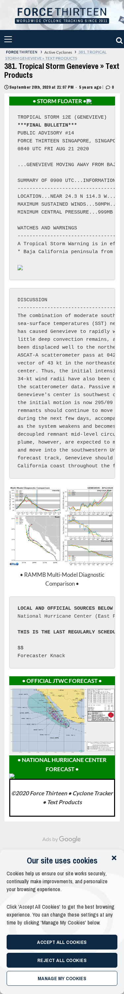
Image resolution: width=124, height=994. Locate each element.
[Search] (118, 39)
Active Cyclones (58, 52)
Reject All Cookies (62, 960)
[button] (114, 858)
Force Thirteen (62, 12)
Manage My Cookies (62, 978)
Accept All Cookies (62, 942)
